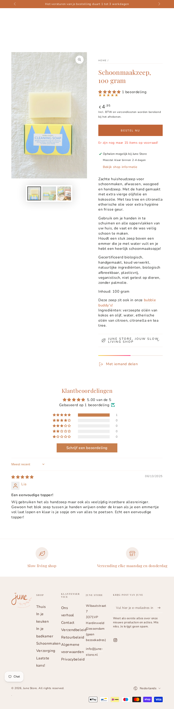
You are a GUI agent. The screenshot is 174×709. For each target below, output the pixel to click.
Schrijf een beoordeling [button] (87, 447)
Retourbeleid (72, 637)
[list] (87, 559)
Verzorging (45, 650)
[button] (110, 92)
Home (102, 60)
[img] (22, 477)
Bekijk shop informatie (120, 167)
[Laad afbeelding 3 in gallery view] (64, 193)
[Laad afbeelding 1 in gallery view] (34, 193)
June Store (30, 688)
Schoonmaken (48, 643)
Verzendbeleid (74, 629)
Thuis (41, 606)
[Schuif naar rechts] (159, 4)
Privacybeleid (73, 659)
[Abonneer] (160, 608)
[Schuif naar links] (15, 4)
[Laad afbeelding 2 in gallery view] (49, 193)
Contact (68, 622)
